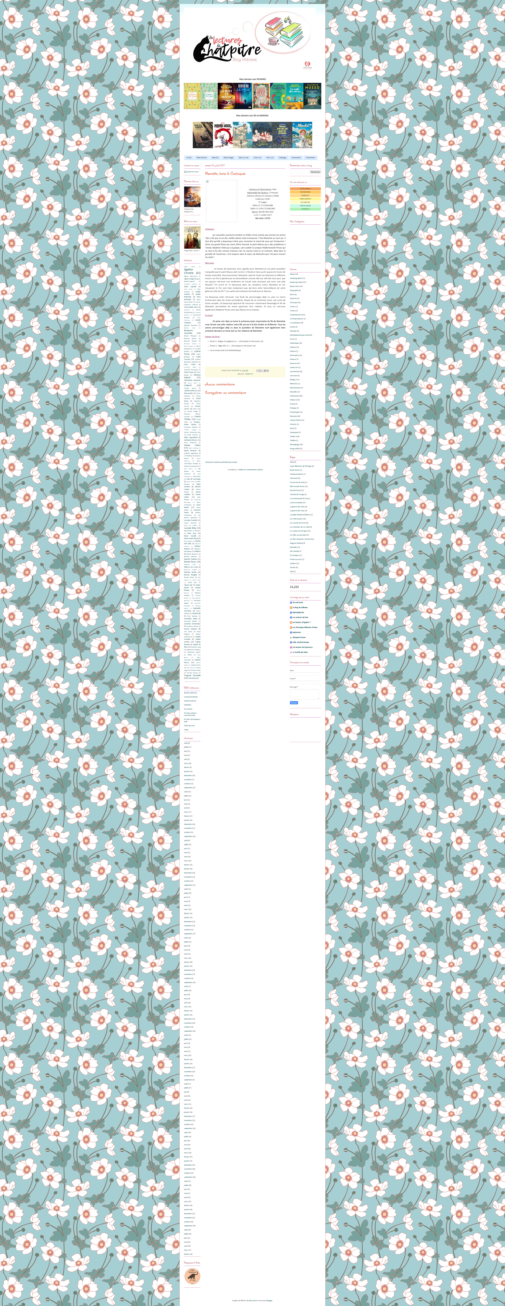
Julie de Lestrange (194, 479)
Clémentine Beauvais (192, 380)
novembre (188, 780)
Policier (293, 400)
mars (186, 764)
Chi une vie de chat (297, 482)
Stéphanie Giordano (193, 650)
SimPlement (305, 199)
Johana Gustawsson (191, 466)
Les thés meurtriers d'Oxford (301, 539)
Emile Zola (197, 409)
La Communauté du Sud (299, 499)
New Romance (295, 388)
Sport (292, 428)
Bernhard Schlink (190, 344)
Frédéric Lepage (190, 430)
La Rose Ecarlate (296, 503)
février (186, 767)
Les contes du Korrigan (298, 531)
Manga (292, 380)
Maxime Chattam (190, 559)
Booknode (305, 192)
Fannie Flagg (192, 411)
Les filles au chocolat (297, 535)
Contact (305, 209)
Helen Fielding (193, 448)
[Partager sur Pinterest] (267, 370)
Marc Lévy (192, 533)
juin (185, 751)
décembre (188, 776)
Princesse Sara (295, 559)
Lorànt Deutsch (190, 523)
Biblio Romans (202, 158)
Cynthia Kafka (189, 391)
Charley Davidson (296, 474)
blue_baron (253, 1301)
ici (261, 341)
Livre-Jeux (293, 376)
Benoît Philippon (190, 336)
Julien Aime (190, 481)
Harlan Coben (192, 445)
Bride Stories (295, 470)
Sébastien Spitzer (194, 652)
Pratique (293, 408)
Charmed (293, 478)
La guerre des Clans (297, 507)
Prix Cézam (188, 709)
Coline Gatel (192, 383)
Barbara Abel (189, 328)
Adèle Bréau (189, 267)
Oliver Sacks (196, 580)
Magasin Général (296, 543)
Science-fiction (295, 420)
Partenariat (294, 396)
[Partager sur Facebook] (265, 370)
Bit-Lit (292, 295)
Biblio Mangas (229, 158)
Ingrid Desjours (190, 451)
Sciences (293, 424)
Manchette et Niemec (192, 531)
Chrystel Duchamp (191, 370)
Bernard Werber (190, 341)
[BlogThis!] (260, 370)
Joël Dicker (197, 476)
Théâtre (293, 441)
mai (185, 755)
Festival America (190, 701)
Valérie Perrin (196, 665)
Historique (294, 355)
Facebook (305, 202)
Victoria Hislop (195, 670)
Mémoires (294, 384)
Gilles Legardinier (191, 437)
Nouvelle (293, 392)
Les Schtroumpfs (296, 519)
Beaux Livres (294, 286)
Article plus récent (211, 462)
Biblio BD (215, 158)
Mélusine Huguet (190, 569)
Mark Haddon (188, 541)
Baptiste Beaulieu (190, 325)
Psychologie (294, 412)
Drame (292, 327)
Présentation (310, 158)
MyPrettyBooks (298, 613)
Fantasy (293, 347)
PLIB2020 (187, 705)
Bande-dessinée (296, 282)
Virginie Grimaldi (192, 675)
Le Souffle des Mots (300, 652)
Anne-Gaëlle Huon (191, 307)
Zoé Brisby (192, 678)
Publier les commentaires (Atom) (250, 470)
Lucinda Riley (190, 528)
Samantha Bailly (190, 619)
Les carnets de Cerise (298, 523)
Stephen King (196, 647)
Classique (293, 303)
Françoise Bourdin (191, 427)
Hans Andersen (190, 442)
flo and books (298, 603)
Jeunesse (293, 363)
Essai (292, 339)
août (186, 743)
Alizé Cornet (188, 289)
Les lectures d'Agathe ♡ (302, 622)
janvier (186, 772)
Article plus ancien (230, 462)
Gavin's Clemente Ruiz (192, 432)
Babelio (305, 195)
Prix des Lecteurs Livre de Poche (190, 714)
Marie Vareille (190, 536)
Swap (186, 730)
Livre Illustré (294, 372)
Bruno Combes (188, 346)
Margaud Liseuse (299, 637)
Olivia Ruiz (192, 582)
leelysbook (297, 632)
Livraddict (305, 189)
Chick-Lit (293, 299)
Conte (292, 311)
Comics (293, 307)
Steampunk (294, 432)
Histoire (293, 351)
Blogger (269, 1301)
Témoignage (294, 445)
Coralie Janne (190, 388)
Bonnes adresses (190, 693)
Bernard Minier (190, 338)
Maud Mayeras (192, 554)
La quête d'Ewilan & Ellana (299, 515)
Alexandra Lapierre (190, 284)
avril (185, 759)
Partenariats (296, 158)
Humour (293, 359)
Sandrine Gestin (192, 626)
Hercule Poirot (295, 490)
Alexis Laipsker (190, 287)
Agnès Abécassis (190, 276)
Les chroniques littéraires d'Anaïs (305, 627)
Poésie (292, 404)
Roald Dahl (196, 613)
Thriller (292, 437)
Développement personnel (300, 335)
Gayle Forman (192, 435)
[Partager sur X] (262, 370)
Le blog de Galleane (300, 608)
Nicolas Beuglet (190, 575)
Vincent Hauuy (192, 673)
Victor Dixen (190, 668)
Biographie (294, 290)
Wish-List (257, 158)
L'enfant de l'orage (297, 495)
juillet (186, 747)
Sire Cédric (188, 632)
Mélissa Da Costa (191, 567)
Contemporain (295, 315)
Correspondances (296, 319)
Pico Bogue (294, 555)
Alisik (292, 462)
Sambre (293, 564)
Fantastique (294, 343)
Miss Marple (294, 551)
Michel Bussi (190, 562)
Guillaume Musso (190, 440)
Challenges (282, 158)
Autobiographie (296, 278)
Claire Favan (188, 372)
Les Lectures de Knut (300, 617)
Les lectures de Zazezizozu (303, 647)
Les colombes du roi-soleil (300, 527)
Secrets (293, 568)
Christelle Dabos (190, 367)
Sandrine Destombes (192, 624)
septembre (188, 788)
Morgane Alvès (190, 564)
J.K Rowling (188, 456)
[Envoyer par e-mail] (257, 370)
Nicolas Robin (189, 577)
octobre (187, 784)
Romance (293, 416)
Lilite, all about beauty (301, 642)
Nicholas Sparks (190, 572)
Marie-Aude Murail (191, 539)
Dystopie (293, 331)
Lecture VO (294, 368)
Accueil (188, 158)
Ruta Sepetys (192, 616)
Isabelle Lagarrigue (191, 453)
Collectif (187, 385)
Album (292, 274)
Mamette (249, 374)
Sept (291, 572)
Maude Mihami (190, 556)
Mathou (198, 551)
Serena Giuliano (190, 629)
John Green (188, 469)
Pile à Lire (270, 158)
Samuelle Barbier (190, 621)
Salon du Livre (189, 726)
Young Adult (294, 449)
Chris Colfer (190, 365)
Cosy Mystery (295, 323)
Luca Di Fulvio (190, 525)
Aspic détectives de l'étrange (300, 466)
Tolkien (190, 655)
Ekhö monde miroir (297, 486)
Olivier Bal (188, 585)
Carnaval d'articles (191, 697)
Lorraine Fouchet (190, 520)
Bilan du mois (244, 158)
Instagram (305, 206)
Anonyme (187, 310)
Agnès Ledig (188, 279)
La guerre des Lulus (297, 511)
